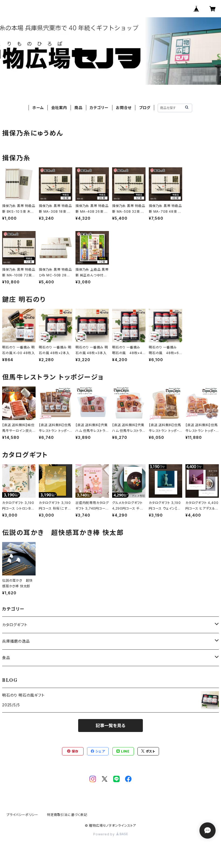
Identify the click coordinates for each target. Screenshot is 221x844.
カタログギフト (14, 624)
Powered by (104, 834)
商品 (78, 107)
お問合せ (124, 107)
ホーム (38, 107)
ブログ (144, 107)
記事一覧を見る (110, 725)
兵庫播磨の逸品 (16, 641)
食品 (6, 657)
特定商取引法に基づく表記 (67, 815)
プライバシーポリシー (22, 815)
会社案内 (59, 107)
